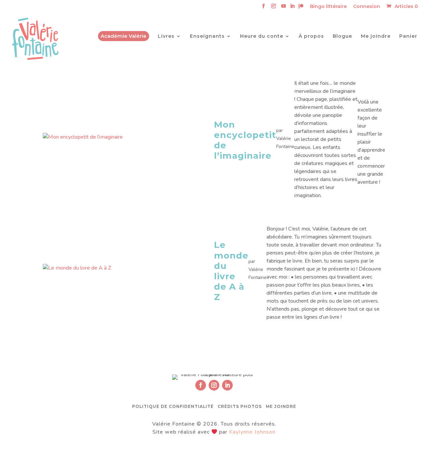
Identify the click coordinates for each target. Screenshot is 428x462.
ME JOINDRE (281, 406)
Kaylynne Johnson (252, 432)
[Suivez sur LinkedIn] (227, 385)
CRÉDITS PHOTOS (240, 406)
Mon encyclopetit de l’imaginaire (245, 140)
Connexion (366, 6)
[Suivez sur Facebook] (200, 385)
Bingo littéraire (328, 6)
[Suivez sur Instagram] (214, 385)
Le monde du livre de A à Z (231, 271)
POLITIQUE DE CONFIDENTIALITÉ (173, 406)
